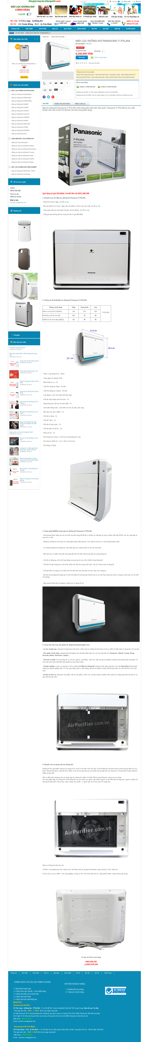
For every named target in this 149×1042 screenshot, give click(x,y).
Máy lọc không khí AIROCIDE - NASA (23, 171)
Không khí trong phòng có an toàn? (29, 412)
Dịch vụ (55, 29)
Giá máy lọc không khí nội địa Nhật (29, 392)
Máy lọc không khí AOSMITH (21, 130)
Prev (35, 39)
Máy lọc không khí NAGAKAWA (21, 94)
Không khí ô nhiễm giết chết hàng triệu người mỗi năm (28, 448)
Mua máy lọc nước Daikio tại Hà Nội (29, 469)
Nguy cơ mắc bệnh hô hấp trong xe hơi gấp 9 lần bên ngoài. (28, 423)
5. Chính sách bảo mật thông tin (25, 999)
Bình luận (80, 104)
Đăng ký (138, 1)
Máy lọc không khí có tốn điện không (29, 479)
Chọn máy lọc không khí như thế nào (29, 402)
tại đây (66, 202)
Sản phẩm (42, 29)
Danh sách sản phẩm (58, 36)
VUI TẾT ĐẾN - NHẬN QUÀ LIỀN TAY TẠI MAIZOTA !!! (32, 33)
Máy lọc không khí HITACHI (20, 111)
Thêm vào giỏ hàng (100, 57)
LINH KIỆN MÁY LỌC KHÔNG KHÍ (23, 138)
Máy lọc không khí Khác (19, 134)
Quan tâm (80, 47)
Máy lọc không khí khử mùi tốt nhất (29, 381)
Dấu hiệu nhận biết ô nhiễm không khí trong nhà (23, 354)
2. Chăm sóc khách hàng (75, 992)
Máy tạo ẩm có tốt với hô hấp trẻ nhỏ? (21, 432)
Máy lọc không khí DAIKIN (20, 120)
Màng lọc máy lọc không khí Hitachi (23, 146)
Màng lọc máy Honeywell (20, 142)
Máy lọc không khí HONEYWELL (22, 101)
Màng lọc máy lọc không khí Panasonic (24, 149)
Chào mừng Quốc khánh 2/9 (29, 371)
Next (37, 39)
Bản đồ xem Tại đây (91, 1008)
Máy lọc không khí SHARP (20, 104)
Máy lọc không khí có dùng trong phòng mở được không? (29, 459)
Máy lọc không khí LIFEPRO (20, 117)
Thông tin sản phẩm (62, 104)
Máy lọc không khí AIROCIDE (21, 124)
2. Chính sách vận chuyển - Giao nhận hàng (30, 991)
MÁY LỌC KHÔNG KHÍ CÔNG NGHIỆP (24, 167)
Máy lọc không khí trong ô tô (20, 114)
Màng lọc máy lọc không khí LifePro (23, 159)
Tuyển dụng (130, 29)
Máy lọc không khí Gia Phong (21, 174)
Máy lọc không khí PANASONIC (22, 98)
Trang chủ (15, 29)
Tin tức (94, 29)
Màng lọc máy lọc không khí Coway (23, 152)
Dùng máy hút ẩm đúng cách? (29, 361)
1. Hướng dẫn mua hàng (75, 989)
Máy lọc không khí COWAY (20, 107)
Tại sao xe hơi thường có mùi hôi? (29, 438)
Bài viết (106, 29)
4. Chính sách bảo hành (22, 997)
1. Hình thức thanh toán (22, 989)
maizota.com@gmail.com (18, 202)
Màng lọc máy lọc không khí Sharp (22, 155)
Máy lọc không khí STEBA (20, 127)
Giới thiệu (29, 29)
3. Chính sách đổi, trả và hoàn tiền (26, 994)
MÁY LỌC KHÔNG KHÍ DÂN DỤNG (23, 90)
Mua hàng (24, 77)
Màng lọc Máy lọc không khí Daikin (23, 162)
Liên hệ (117, 29)
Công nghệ (81, 29)
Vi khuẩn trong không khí (17, 347)
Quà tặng (67, 29)
